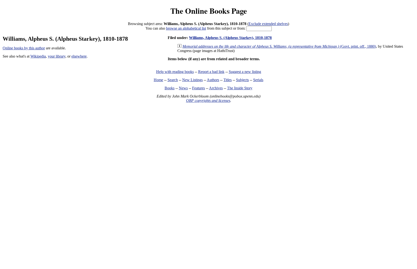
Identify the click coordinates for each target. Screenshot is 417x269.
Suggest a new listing (245, 72)
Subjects (242, 80)
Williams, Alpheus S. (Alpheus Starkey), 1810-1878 (230, 38)
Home (158, 80)
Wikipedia (38, 56)
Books (169, 88)
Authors (213, 80)
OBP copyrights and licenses (208, 100)
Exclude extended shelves (268, 24)
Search (172, 80)
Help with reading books (175, 72)
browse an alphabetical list (186, 28)
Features (198, 88)
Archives (216, 88)
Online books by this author (24, 48)
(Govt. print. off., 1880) (279, 46)
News (183, 88)
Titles (227, 80)
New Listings (192, 80)
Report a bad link (211, 72)
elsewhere (79, 56)
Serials (258, 80)
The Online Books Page (208, 10)
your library (56, 56)
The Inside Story (239, 88)
